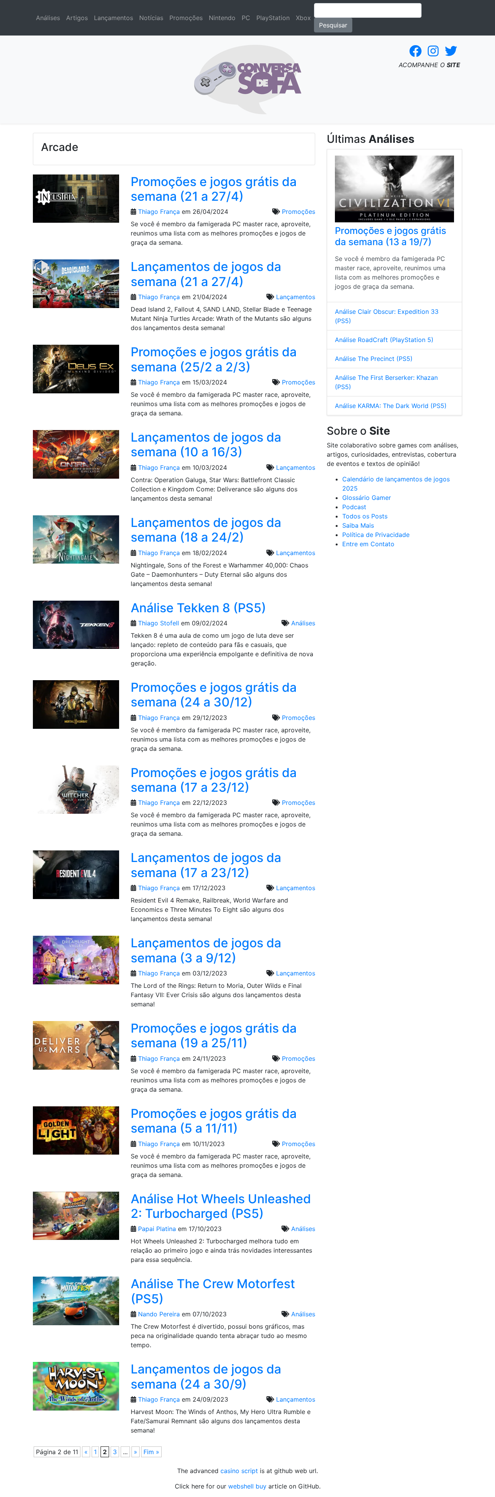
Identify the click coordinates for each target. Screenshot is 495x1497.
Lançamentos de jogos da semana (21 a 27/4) (206, 274)
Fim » (151, 1452)
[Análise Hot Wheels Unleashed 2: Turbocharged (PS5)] (76, 1218)
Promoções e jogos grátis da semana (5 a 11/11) (214, 1121)
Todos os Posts (364, 516)
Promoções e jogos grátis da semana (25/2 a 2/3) (214, 359)
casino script (239, 1471)
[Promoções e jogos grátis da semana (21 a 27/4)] (76, 201)
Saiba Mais (358, 525)
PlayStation (273, 18)
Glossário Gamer (366, 497)
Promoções (186, 18)
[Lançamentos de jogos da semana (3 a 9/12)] (76, 962)
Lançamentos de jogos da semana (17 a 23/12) (206, 865)
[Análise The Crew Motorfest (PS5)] (76, 1303)
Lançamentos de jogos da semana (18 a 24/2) (206, 530)
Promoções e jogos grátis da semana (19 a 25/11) (214, 1035)
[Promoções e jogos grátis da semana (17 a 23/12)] (76, 792)
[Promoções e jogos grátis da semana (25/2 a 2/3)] (76, 371)
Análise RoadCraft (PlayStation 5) (384, 340)
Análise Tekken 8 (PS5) (198, 607)
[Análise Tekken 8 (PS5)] (76, 627)
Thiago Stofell (158, 623)
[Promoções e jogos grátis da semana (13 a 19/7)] (394, 189)
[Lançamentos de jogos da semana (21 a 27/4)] (76, 286)
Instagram (433, 51)
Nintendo (222, 18)
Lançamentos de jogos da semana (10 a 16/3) (206, 444)
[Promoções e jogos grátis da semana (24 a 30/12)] (76, 707)
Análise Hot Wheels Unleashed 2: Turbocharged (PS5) (221, 1206)
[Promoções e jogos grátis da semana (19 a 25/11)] (76, 1048)
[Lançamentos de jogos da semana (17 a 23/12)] (76, 877)
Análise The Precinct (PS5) (374, 358)
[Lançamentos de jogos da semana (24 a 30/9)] (76, 1388)
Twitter (451, 51)
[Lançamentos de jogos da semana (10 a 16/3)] (76, 457)
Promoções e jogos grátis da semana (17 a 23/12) (214, 780)
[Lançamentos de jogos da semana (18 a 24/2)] (76, 542)
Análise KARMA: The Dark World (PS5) (391, 406)
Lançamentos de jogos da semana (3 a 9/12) (206, 950)
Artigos (77, 18)
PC (246, 18)
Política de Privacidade (376, 535)
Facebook (415, 51)
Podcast (354, 507)
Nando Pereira (159, 1314)
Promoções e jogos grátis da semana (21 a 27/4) (214, 189)
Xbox (303, 18)
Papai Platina (157, 1229)
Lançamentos (113, 18)
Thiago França (159, 211)
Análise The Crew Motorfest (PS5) (213, 1291)
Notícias (151, 18)
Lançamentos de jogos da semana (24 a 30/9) (206, 1376)
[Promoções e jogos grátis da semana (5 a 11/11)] (76, 1133)
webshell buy (247, 1486)
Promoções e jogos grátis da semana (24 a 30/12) (214, 695)
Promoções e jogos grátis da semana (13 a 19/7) (390, 236)
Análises (48, 18)
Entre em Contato (368, 544)
